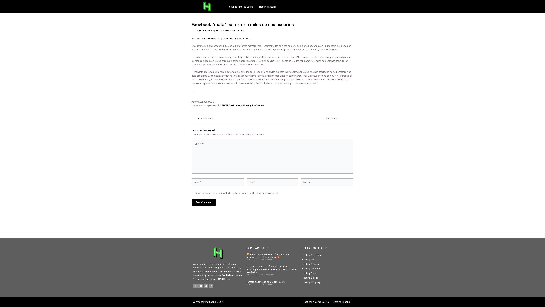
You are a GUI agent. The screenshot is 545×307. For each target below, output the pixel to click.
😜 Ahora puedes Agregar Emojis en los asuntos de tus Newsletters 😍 (267, 255)
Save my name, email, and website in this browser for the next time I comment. (237, 193)
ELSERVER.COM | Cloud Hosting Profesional (227, 38)
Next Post (333, 118)
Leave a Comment (201, 30)
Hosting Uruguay (311, 282)
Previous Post (204, 118)
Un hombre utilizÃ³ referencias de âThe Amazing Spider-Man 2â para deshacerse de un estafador (271, 269)
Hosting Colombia (311, 268)
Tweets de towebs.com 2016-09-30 (265, 281)
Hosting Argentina (312, 255)
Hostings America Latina (240, 6)
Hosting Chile (309, 273)
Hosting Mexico (310, 259)
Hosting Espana (267, 6)
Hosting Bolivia (310, 277)
